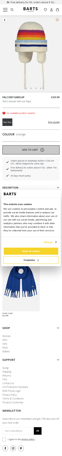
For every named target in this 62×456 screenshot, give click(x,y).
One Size (7, 122)
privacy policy (28, 439)
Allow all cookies (31, 251)
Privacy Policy (9, 394)
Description (10, 187)
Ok (37, 431)
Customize (29, 260)
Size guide (54, 122)
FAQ (4, 379)
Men (4, 339)
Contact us (8, 383)
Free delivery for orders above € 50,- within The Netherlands (34, 169)
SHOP (6, 328)
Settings (48, 242)
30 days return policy (21, 175)
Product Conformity (12, 402)
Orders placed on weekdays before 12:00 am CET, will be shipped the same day (32, 162)
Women (6, 336)
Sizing (5, 368)
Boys (5, 347)
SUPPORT (8, 360)
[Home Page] (31, 9)
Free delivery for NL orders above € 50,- (32, 2)
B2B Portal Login (11, 391)
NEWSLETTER (11, 410)
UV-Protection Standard (15, 387)
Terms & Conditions (13, 398)
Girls (4, 343)
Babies (6, 351)
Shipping (6, 371)
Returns (6, 375)
